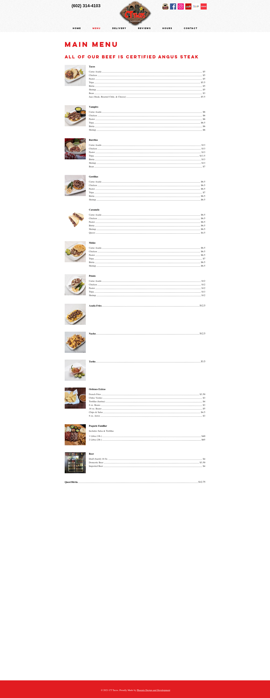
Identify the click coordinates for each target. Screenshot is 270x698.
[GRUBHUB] (204, 6)
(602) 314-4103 (86, 5)
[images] (196, 6)
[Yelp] (188, 6)
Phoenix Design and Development (153, 690)
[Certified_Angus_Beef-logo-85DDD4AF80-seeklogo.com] (165, 6)
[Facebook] (173, 6)
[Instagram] (181, 6)
